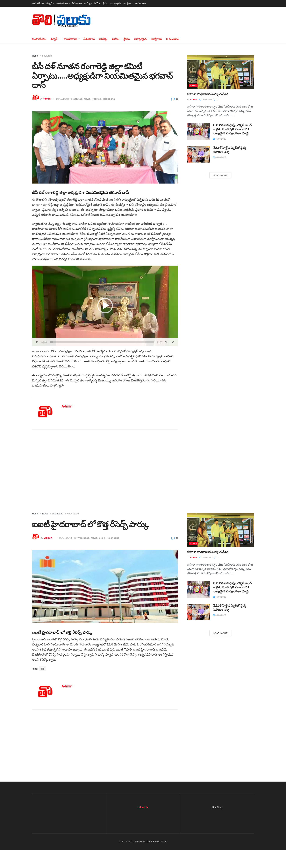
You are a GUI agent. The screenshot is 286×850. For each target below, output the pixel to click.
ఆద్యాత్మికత (116, 3)
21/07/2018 (62, 99)
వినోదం (97, 3)
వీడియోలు (77, 3)
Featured (47, 55)
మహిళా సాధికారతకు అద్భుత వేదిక (207, 94)
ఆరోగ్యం (88, 3)
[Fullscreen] (173, 342)
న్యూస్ (49, 3)
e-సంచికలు (140, 3)
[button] (105, 305)
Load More (220, 175)
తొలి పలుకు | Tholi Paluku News (150, 841)
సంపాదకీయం (38, 3)
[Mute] (166, 342)
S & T (102, 538)
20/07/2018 (65, 538)
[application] (105, 306)
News (87, 99)
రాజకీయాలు (62, 3)
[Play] (37, 342)
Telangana (109, 99)
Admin (47, 99)
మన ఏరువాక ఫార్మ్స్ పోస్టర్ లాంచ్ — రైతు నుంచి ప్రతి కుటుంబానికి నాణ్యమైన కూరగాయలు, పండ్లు (232, 129)
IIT (42, 668)
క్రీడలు (105, 3)
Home (35, 55)
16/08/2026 (206, 99)
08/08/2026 (220, 157)
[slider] (102, 342)
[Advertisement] (143, 464)
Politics (96, 99)
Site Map (216, 807)
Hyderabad (73, 513)
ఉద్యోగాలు (128, 3)
